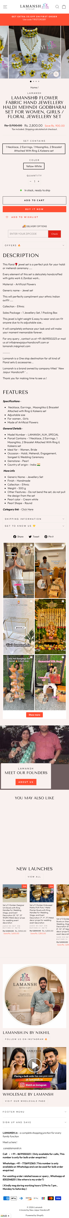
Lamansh (34, 93)
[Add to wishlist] (7, 809)
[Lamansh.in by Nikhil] (34, 996)
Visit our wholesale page (25, 1101)
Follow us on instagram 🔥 (26, 1039)
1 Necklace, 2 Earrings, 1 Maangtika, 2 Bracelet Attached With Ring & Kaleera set (34, 148)
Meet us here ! (10, 1142)
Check (54, 233)
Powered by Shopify (34, 1215)
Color (34, 160)
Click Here (27, 509)
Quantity (34, 175)
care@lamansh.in (12, 1148)
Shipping (29, 129)
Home (33, 87)
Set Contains (34, 141)
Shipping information (23, 519)
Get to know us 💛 (20, 526)
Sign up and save (17, 1122)
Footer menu (14, 1111)
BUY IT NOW (34, 209)
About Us (26, 782)
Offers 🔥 (13, 245)
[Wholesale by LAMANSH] (34, 1068)
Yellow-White (34, 166)
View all (34, 876)
